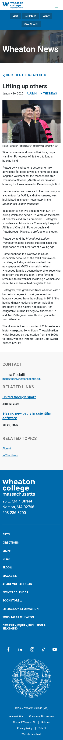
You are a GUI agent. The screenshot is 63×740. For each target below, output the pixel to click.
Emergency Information (20, 609)
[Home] (16, 5)
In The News (48, 93)
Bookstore (10, 600)
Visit (15, 16)
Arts (6, 534)
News (6, 559)
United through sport (19, 397)
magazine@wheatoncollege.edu (21, 379)
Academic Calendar (17, 584)
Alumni (32, 93)
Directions (10, 542)
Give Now (29, 24)
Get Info (29, 16)
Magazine (9, 575)
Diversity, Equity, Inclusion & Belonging (24, 627)
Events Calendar (15, 592)
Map (5, 551)
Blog (6, 567)
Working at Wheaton (18, 617)
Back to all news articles (25, 75)
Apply (46, 16)
